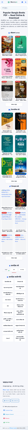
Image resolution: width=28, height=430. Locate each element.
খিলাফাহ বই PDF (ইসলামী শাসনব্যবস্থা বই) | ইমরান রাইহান (7, 100)
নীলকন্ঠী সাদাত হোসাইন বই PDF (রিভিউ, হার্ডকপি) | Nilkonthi (21, 254)
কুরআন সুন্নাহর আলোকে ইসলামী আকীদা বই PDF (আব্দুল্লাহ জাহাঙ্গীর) (7, 177)
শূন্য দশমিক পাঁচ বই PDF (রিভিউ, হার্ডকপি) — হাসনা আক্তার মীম (21, 231)
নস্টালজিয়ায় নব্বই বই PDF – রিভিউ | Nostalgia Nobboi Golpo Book (20, 78)
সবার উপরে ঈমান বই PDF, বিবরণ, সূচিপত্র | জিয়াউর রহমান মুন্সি (21, 155)
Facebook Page (8, 410)
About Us (7, 400)
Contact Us (15, 400)
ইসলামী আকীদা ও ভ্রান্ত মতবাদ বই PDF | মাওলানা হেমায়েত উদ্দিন (21, 132)
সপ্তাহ (6, 269)
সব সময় (22, 269)
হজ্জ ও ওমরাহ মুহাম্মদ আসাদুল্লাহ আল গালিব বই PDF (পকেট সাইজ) (21, 177)
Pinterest (7, 418)
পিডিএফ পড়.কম (13, 428)
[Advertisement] (14, 362)
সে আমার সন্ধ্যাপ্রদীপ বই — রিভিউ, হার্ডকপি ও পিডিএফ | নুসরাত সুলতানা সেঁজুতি (20, 209)
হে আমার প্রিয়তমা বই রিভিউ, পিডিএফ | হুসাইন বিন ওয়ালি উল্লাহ (7, 78)
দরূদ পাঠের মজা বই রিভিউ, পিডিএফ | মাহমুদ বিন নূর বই (20, 55)
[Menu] (2, 2)
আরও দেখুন (14, 104)
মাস (14, 269)
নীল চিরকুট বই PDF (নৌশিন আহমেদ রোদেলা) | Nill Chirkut (7, 254)
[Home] (22, 2)
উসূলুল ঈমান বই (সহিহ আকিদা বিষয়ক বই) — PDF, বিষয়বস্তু (7, 155)
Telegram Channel (9, 414)
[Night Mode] (25, 2)
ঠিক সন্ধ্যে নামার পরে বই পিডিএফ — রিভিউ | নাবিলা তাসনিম (21, 100)
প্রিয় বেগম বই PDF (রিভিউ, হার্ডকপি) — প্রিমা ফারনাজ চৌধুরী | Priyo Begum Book (7, 231)
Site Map (7, 422)
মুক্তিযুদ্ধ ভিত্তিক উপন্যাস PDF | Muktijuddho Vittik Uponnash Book (7, 209)
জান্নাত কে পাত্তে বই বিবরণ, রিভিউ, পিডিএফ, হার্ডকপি (7, 55)
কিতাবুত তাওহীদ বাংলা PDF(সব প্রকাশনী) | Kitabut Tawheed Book (7, 132)
